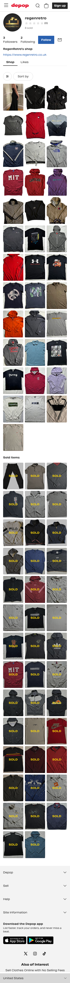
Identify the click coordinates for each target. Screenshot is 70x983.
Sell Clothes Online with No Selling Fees (35, 970)
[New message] (59, 40)
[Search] (37, 6)
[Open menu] (6, 5)
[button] (36, 23)
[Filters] (7, 76)
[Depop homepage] (20, 5)
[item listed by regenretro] (13, 97)
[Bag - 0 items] (46, 6)
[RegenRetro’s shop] (12, 23)
